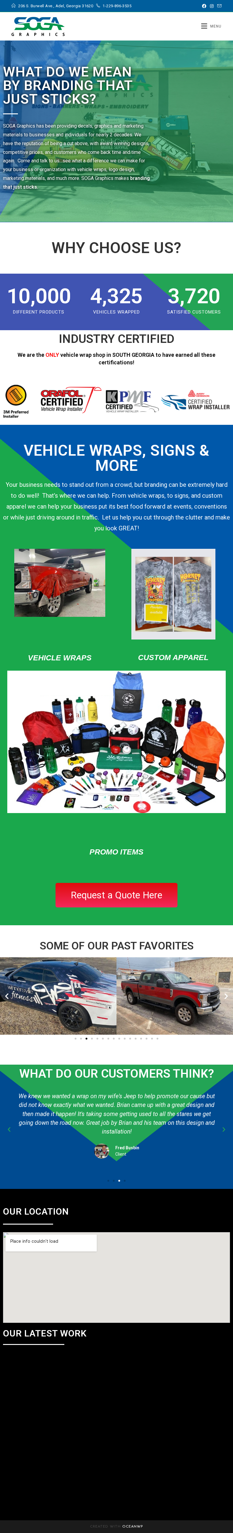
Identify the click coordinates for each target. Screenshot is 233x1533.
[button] (7, 996)
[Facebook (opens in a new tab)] (204, 6)
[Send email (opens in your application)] (218, 6)
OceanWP (132, 1526)
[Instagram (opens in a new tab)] (211, 6)
